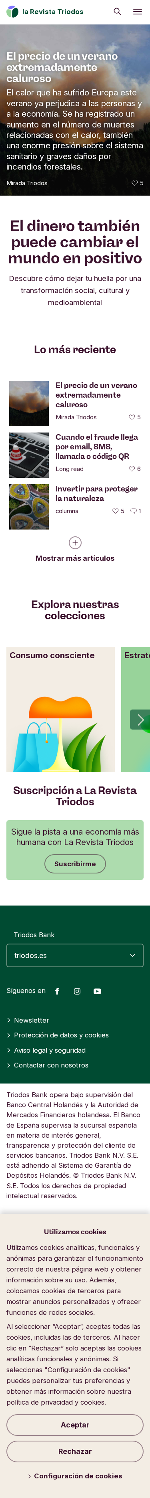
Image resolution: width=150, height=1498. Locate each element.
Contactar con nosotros (51, 1065)
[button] (140, 720)
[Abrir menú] (137, 11)
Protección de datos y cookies (61, 1035)
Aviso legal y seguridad (50, 1050)
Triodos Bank (34, 935)
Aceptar (75, 1425)
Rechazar (75, 1451)
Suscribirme (75, 864)
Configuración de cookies (78, 1476)
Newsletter (31, 1020)
